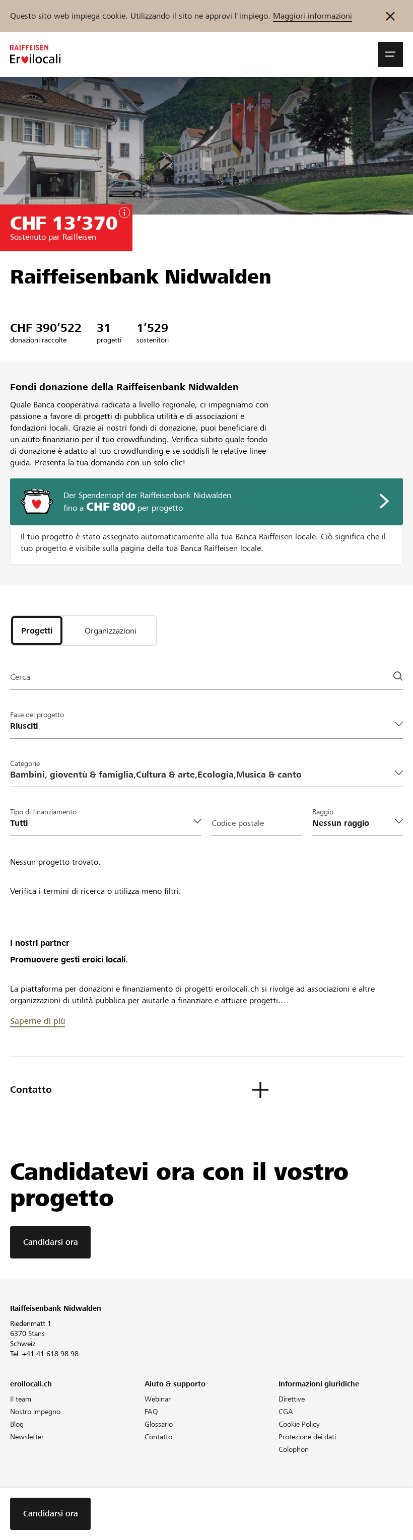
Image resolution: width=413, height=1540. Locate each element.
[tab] (37, 630)
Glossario (159, 1424)
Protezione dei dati (307, 1437)
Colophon (294, 1449)
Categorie (25, 763)
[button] (390, 54)
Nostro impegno (35, 1412)
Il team (20, 1399)
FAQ (151, 1412)
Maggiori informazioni (312, 16)
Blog (17, 1424)
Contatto (158, 1437)
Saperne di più (37, 1021)
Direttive (292, 1399)
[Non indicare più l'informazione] (390, 16)
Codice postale (238, 823)
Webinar (158, 1399)
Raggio (322, 812)
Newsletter (27, 1437)
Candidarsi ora (50, 1242)
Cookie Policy (299, 1424)
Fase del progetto (37, 715)
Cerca (20, 677)
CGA (286, 1412)
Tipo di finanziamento (43, 812)
